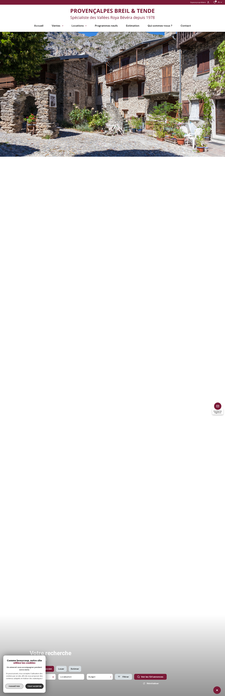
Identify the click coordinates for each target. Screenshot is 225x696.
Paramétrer (14, 686)
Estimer (75, 668)
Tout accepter (34, 686)
